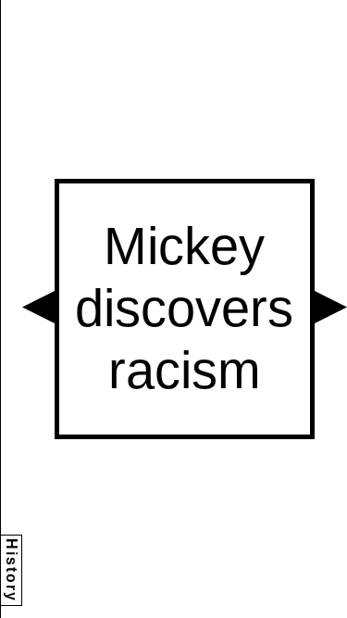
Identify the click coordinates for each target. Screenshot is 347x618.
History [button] (11, 570)
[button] (38, 307)
